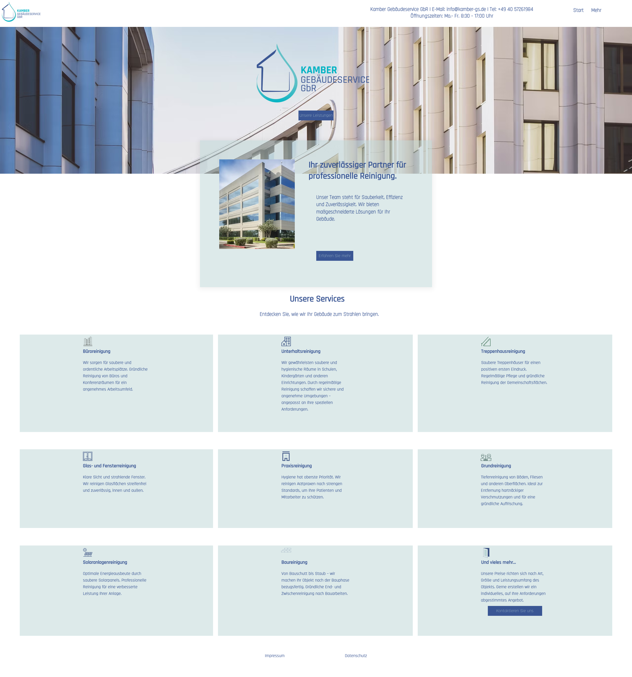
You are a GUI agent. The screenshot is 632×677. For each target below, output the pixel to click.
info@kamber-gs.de (466, 9)
